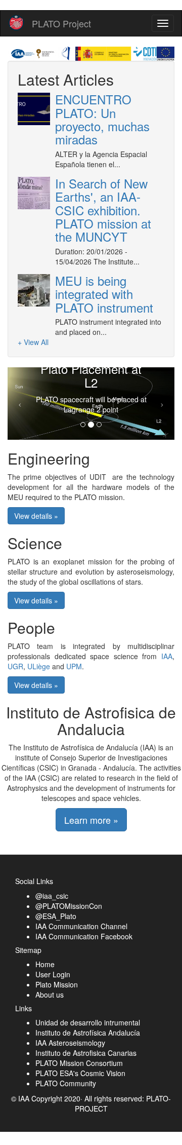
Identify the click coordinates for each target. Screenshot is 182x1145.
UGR (15, 666)
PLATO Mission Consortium (79, 1063)
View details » (36, 516)
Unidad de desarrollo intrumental (87, 1022)
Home (45, 964)
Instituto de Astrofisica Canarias (85, 1053)
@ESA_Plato (55, 916)
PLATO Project (61, 23)
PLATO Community (65, 1083)
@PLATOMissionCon (68, 906)
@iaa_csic (51, 896)
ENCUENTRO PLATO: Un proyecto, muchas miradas (102, 119)
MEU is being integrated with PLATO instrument (104, 294)
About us (49, 994)
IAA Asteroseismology (70, 1043)
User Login (52, 974)
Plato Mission (56, 984)
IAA (166, 656)
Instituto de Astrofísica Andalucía (87, 1032)
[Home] (16, 23)
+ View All (33, 342)
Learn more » (91, 819)
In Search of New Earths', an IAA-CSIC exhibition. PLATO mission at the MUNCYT (103, 210)
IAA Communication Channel (81, 926)
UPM (74, 666)
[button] (20, 403)
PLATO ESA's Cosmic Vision (80, 1073)
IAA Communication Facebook (83, 936)
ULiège (38, 666)
